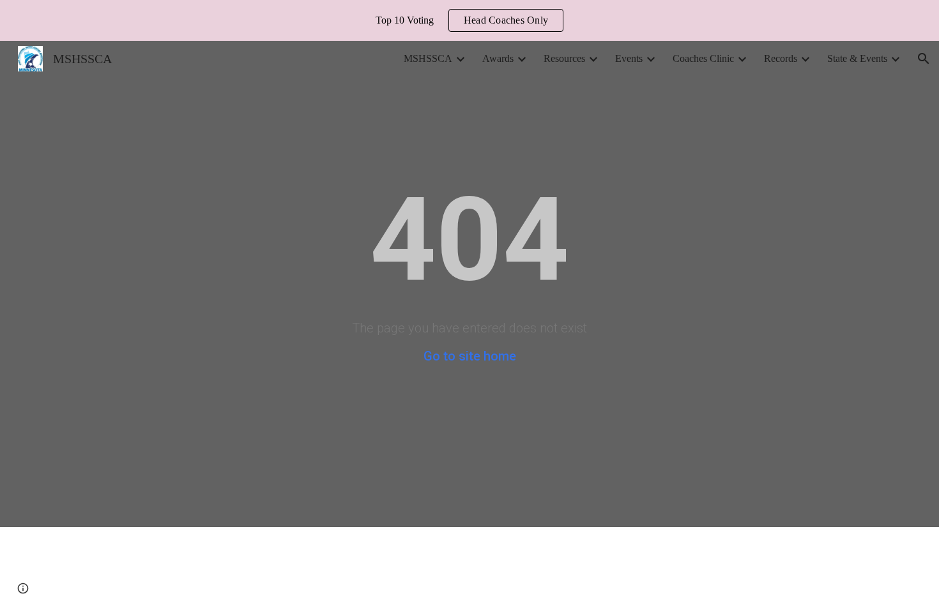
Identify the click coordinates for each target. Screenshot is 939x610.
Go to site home (470, 356)
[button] (923, 58)
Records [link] (780, 58)
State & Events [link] (857, 58)
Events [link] (629, 58)
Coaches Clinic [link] (703, 58)
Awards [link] (498, 58)
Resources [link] (564, 58)
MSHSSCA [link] (428, 58)
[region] (469, 20)
